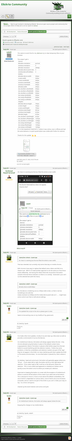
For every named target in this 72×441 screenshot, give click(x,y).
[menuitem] (69, 16)
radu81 (9, 52)
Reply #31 (6, 168)
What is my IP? (21, 248)
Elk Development (11, 31)
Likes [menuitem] (66, 319)
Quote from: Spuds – (28, 308)
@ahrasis (39, 53)
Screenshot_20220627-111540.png (27, 154)
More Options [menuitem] (64, 36)
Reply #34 (6, 332)
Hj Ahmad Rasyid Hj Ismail (9, 172)
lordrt (9, 306)
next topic (66, 47)
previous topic (58, 47)
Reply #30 (6, 49)
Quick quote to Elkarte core (37, 31)
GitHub (36, 26)
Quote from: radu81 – (28, 284)
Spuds (9, 255)
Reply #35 (6, 393)
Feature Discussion (22, 31)
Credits (19, 437)
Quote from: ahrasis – (28, 257)
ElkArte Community (14, 4)
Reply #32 (6, 252)
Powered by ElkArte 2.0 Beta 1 (9, 437)
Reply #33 (6, 303)
